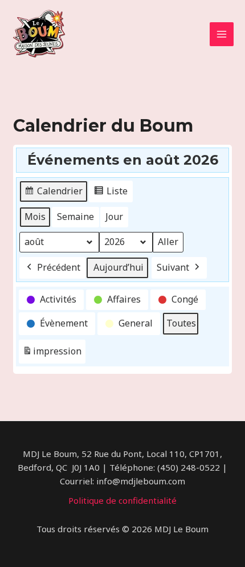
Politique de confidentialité (122, 500)
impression (51, 354)
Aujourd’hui (118, 267)
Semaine (75, 216)
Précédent (58, 267)
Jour (114, 216)
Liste (110, 193)
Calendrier (53, 193)
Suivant (173, 267)
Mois (35, 216)
